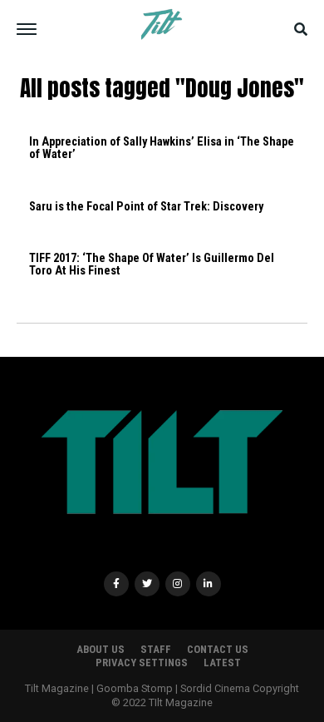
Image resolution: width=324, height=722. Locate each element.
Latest (222, 662)
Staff (155, 649)
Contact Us (217, 649)
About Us (100, 649)
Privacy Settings (142, 662)
